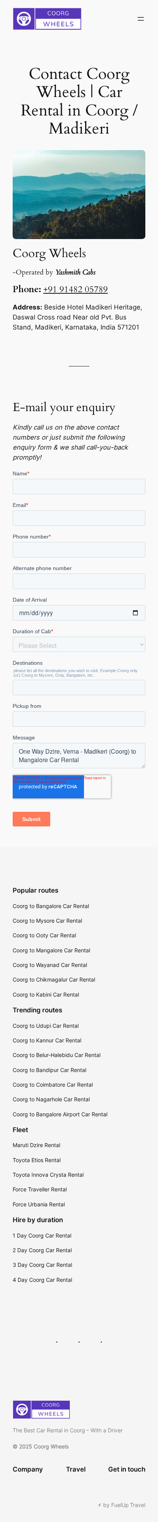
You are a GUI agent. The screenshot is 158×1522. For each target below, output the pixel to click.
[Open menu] (140, 18)
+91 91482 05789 (75, 289)
